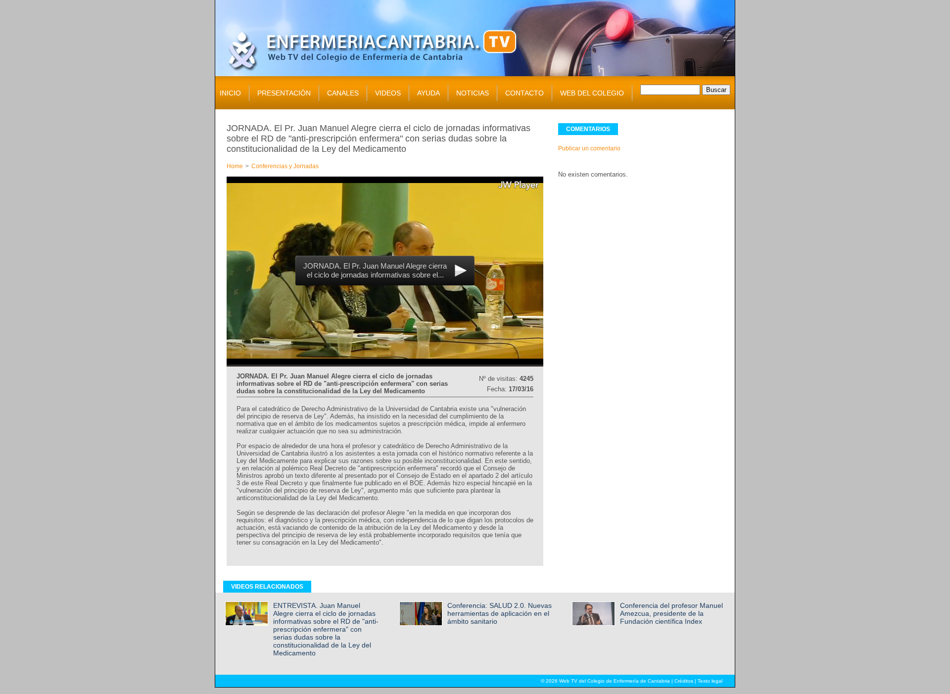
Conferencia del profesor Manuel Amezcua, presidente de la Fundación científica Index (671, 613)
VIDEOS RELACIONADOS (267, 586)
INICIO (230, 93)
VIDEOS (388, 93)
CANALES (343, 93)
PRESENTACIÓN (284, 93)
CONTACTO (524, 93)
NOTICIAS (472, 93)
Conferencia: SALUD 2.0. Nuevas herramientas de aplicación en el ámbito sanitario (499, 613)
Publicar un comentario (589, 148)
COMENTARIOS (588, 129)
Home (235, 166)
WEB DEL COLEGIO (592, 93)
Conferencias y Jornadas (285, 166)
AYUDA (428, 93)
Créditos (683, 681)
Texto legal (710, 681)
